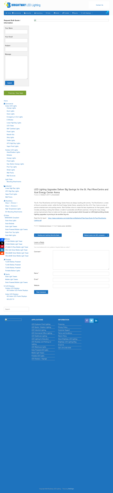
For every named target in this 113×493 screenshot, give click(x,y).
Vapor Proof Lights (13, 146)
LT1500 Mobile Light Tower (13, 241)
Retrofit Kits (10, 134)
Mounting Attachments (14, 181)
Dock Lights (10, 111)
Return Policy (62, 336)
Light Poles (8, 179)
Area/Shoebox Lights (13, 152)
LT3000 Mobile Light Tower (13, 244)
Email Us (61, 345)
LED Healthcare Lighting (39, 336)
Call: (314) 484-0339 (64, 348)
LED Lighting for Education (40, 339)
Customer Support (64, 330)
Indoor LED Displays (11, 294)
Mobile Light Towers (11, 279)
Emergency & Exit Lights (15, 117)
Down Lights (11, 114)
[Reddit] (2, 253)
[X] (2, 243)
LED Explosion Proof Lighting (41, 324)
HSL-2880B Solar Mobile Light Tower (16, 253)
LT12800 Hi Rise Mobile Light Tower (16, 247)
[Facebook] (2, 240)
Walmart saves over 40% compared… (96, 235)
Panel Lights (11, 131)
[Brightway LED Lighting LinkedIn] (96, 321)
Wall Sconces (11, 176)
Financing (61, 324)
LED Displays (87, 13)
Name (36, 273)
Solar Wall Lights (10, 235)
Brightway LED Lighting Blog (67, 342)
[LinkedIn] (2, 249)
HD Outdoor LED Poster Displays (17, 290)
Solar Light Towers (11, 226)
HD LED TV (10, 299)
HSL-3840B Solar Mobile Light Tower (16, 256)
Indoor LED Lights (11, 106)
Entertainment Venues (45, 226)
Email (36, 279)
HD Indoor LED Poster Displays (17, 296)
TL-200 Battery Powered (13, 262)
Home (9, 13)
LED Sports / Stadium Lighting (41, 327)
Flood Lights (11, 161)
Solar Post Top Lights (12, 232)
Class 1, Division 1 (11, 203)
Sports (76, 13)
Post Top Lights (12, 167)
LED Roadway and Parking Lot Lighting (41, 343)
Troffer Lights (11, 140)
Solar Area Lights (10, 220)
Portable (66, 13)
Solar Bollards (9, 223)
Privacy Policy (62, 327)
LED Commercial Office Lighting (42, 333)
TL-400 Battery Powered (13, 265)
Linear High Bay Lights (14, 123)
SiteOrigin (71, 489)
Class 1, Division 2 (11, 206)
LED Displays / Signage (39, 359)
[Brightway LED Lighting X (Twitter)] (91, 321)
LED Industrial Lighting (39, 330)
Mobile (57, 13)
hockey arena (61, 226)
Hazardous (39, 13)
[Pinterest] (2, 246)
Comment (37, 251)
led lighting (68, 226)
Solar (49, 13)
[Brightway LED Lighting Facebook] (87, 321)
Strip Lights (10, 137)
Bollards (9, 155)
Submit (9, 83)
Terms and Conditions (65, 333)
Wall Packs (10, 173)
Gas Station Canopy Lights (15, 164)
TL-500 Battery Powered (13, 267)
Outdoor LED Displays (12, 288)
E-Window (10, 120)
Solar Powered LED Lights (40, 350)
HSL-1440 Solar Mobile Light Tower (16, 250)
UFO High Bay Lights (13, 143)
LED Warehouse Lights (39, 347)
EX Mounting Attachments (13, 212)
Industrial (28, 13)
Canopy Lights (11, 108)
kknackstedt (55, 195)
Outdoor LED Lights (11, 150)
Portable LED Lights (38, 356)
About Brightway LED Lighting (67, 339)
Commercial (17, 13)
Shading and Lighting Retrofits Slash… (47, 235)
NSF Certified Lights (13, 129)
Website (36, 285)
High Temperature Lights (13, 209)
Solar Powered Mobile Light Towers (16, 229)
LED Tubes (10, 126)
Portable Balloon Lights (12, 270)
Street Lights (11, 170)
